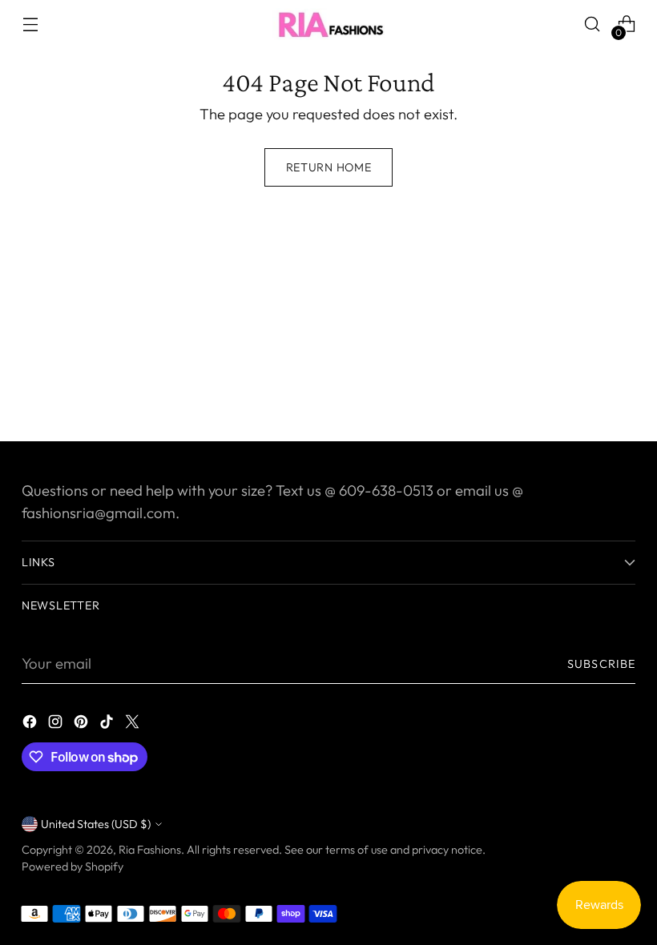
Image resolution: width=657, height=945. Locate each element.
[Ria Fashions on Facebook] (31, 725)
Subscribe (601, 664)
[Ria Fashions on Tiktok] (108, 725)
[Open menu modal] (30, 24)
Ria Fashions (150, 849)
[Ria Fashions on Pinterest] (82, 725)
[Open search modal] (592, 24)
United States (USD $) (96, 824)
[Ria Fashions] (328, 24)
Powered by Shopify (72, 866)
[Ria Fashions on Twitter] (133, 725)
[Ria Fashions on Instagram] (57, 725)
